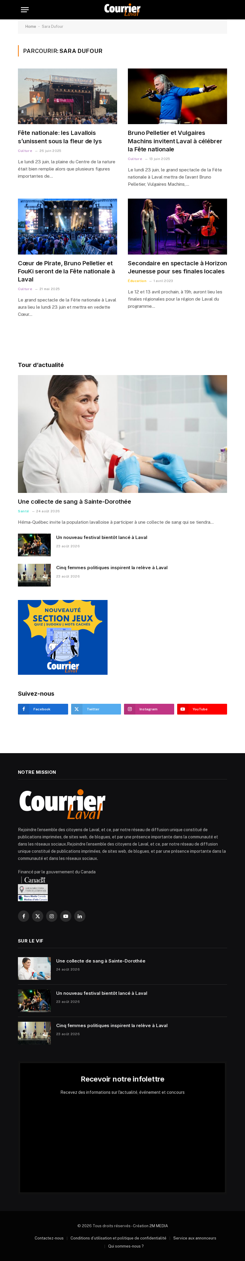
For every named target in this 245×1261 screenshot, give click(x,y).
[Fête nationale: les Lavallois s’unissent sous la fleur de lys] (67, 96)
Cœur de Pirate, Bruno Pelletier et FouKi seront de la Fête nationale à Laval (66, 271)
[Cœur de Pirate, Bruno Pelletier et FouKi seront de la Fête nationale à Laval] (67, 227)
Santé (23, 511)
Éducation (137, 281)
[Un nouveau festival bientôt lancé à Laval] (34, 545)
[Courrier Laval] (122, 9)
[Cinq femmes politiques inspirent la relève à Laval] (34, 575)
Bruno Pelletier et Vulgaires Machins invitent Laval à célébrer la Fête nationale (175, 141)
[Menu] (25, 9)
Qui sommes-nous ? (126, 1246)
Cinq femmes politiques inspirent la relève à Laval (112, 567)
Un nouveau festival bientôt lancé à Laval (101, 537)
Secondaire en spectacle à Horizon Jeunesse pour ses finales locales (177, 267)
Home (30, 26)
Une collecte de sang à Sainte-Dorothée (74, 501)
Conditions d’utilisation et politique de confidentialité (118, 1238)
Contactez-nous (49, 1238)
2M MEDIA (158, 1226)
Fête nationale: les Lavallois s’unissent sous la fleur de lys (60, 136)
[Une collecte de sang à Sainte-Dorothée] (122, 434)
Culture (25, 151)
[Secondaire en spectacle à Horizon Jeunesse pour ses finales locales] (177, 227)
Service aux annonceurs (194, 1238)
